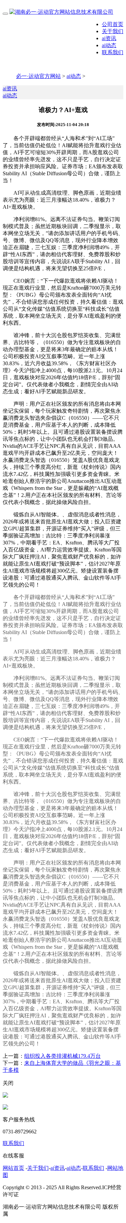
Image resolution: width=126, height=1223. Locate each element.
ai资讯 (109, 38)
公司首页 (112, 24)
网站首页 (13, 1168)
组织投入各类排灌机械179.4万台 (62, 1056)
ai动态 (109, 45)
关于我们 (112, 31)
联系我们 (112, 52)
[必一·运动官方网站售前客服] (5, 1096)
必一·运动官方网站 (38, 76)
